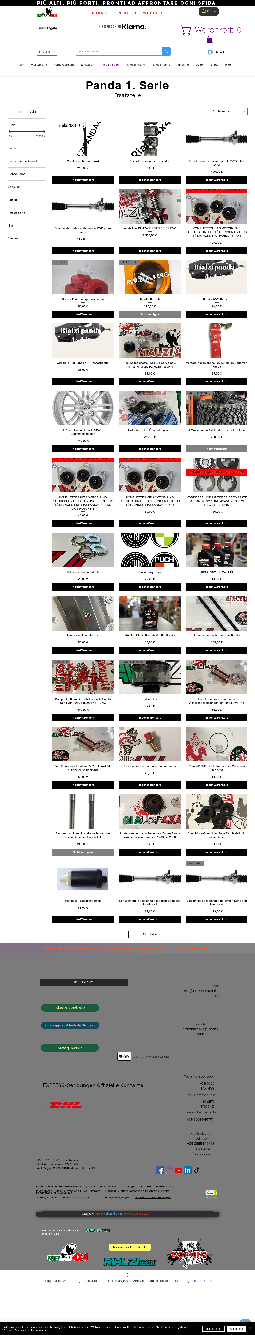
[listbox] (47, 52)
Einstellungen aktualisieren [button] (193, 1281)
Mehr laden (150, 934)
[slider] (9, 131)
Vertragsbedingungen (116, 1197)
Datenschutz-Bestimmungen (31, 1330)
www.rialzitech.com (109, 1214)
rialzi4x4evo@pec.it (68, 1191)
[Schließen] (250, 1328)
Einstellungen (213, 1329)
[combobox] (229, 111)
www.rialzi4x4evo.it (137, 1214)
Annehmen (236, 1329)
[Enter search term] (166, 51)
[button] (207, 30)
